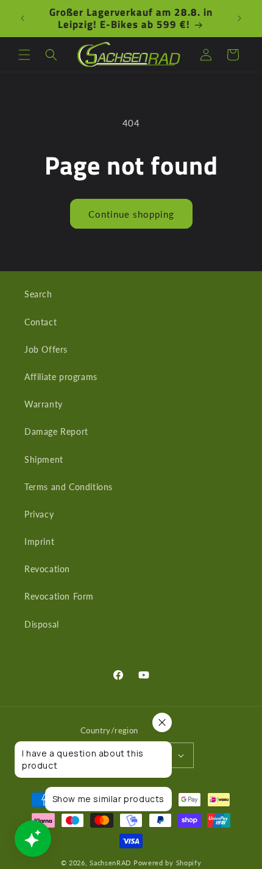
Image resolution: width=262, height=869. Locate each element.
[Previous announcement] (22, 18)
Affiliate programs (60, 377)
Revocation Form (59, 596)
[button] (24, 54)
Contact (40, 322)
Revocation (47, 569)
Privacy (39, 514)
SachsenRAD (110, 863)
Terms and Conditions (68, 487)
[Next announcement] (239, 18)
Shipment (43, 459)
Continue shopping (131, 214)
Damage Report (56, 431)
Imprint (39, 541)
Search (38, 294)
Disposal (41, 624)
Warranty (43, 404)
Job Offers (46, 349)
